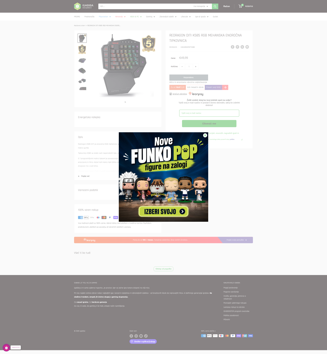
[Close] (205, 135)
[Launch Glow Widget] (6, 347)
